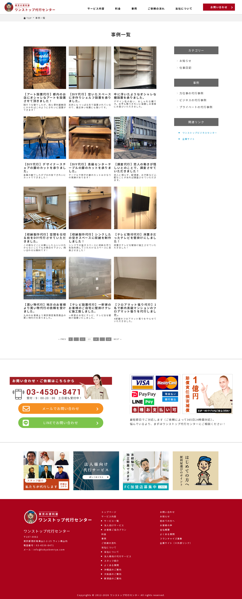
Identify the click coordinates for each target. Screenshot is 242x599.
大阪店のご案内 (113, 573)
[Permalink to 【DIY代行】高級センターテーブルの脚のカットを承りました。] (90, 137)
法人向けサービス (114, 525)
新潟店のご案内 (113, 578)
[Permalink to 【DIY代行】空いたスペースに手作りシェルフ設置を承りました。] (90, 67)
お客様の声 (166, 525)
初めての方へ (167, 520)
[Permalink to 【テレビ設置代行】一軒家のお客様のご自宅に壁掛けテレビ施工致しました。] (90, 278)
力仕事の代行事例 (191, 93)
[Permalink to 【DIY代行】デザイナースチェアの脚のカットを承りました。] (45, 137)
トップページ (109, 511)
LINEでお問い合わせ (60, 422)
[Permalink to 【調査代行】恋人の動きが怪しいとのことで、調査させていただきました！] (135, 137)
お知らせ (185, 61)
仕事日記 (185, 67)
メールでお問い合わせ (60, 408)
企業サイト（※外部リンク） (176, 542)
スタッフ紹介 (111, 560)
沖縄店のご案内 (113, 569)
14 (96, 339)
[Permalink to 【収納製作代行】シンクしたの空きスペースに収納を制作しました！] (90, 208)
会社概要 (165, 529)
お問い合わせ (218, 7)
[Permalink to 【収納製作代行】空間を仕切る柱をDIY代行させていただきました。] (45, 208)
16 (108, 339)
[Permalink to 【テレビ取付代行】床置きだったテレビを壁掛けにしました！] (135, 208)
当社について (109, 547)
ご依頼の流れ (156, 8)
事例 (134, 8)
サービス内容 (96, 8)
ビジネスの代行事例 (193, 100)
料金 (118, 8)
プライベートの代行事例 (196, 107)
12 (82, 339)
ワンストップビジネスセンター (199, 132)
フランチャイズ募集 (171, 538)
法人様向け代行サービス (117, 556)
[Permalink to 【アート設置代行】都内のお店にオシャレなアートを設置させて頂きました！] (45, 67)
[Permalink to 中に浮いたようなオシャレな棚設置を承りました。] (135, 67)
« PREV (62, 339)
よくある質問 (111, 565)
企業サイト (188, 138)
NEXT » (118, 339)
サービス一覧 (111, 520)
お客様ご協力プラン (115, 529)
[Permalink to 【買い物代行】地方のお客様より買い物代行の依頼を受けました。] (45, 278)
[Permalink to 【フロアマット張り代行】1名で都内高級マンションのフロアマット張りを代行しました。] (135, 278)
